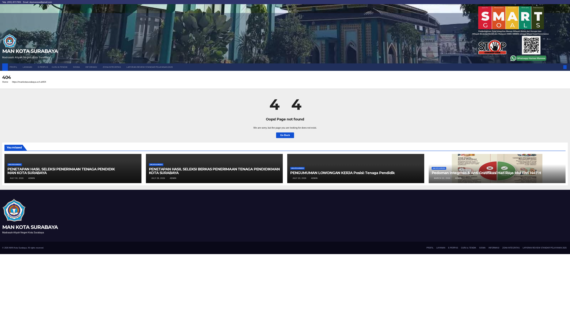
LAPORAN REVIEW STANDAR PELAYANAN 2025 (149, 67)
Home (5, 82)
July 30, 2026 (17, 178)
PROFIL (14, 67)
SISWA (76, 67)
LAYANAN (28, 67)
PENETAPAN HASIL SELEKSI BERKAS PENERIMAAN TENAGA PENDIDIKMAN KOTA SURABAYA (214, 171)
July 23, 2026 (300, 178)
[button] (560, 67)
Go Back (285, 135)
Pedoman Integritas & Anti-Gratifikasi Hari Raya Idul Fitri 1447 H (486, 173)
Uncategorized (14, 164)
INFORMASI (92, 67)
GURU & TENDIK (60, 67)
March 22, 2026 (442, 178)
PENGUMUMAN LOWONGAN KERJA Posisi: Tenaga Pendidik (342, 173)
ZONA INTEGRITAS (112, 67)
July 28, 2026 (158, 178)
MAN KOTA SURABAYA (30, 51)
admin (31, 178)
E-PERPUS (43, 67)
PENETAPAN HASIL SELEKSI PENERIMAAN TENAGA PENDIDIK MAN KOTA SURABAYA (61, 171)
